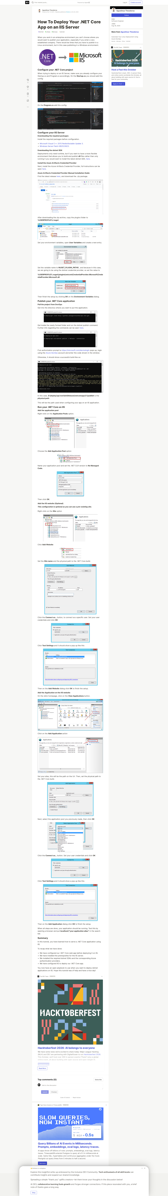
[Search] (32, 2)
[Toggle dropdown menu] (101, 976)
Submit (45, 1092)
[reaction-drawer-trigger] (28, 81)
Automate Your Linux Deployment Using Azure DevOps (124, 39)
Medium (68, 12)
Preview (54, 1092)
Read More (42, 1068)
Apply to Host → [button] (118, 84)
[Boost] (28, 100)
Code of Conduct (65, 1097)
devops (54, 32)
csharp (47, 32)
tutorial (61, 32)
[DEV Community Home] (27, 2)
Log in (125, 2)
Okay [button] (33, 1192)
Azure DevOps (52, 353)
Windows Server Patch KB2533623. (54, 146)
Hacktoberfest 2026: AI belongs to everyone (66, 1047)
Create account (136, 2)
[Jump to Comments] (28, 87)
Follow (126, 15)
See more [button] (42, 1163)
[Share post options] (28, 107)
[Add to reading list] (28, 94)
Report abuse (76, 1097)
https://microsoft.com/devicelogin (76, 350)
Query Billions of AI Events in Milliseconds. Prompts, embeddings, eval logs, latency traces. (68, 1145)
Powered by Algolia (83, 2)
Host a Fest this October (123, 69)
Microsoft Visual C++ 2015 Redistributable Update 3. (61, 144)
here (88, 159)
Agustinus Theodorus (49, 10)
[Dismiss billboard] (145, 1168)
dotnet (41, 32)
